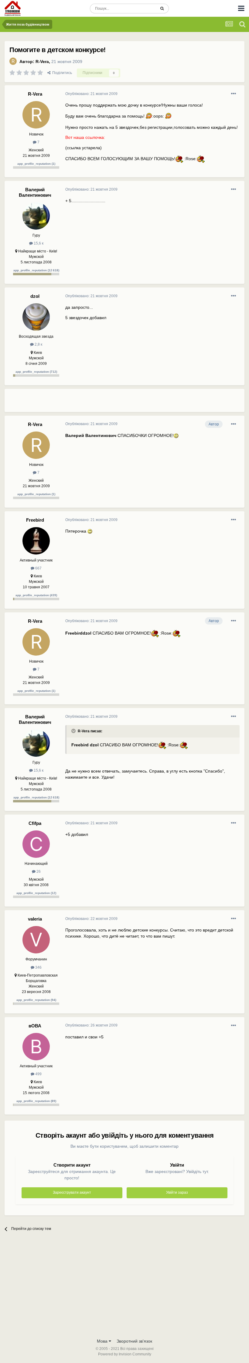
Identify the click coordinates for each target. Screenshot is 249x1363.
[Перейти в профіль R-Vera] (13, 61)
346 (38, 967)
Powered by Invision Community (124, 1354)
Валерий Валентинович (35, 192)
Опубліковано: (91, 94)
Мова (103, 1341)
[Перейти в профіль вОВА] (36, 1046)
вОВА (35, 1025)
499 (38, 1074)
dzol (34, 296)
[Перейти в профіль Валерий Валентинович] (36, 216)
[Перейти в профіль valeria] (36, 939)
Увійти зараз (177, 1192)
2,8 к (38, 344)
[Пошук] (162, 8)
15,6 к (38, 243)
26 (38, 871)
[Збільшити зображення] (148, 116)
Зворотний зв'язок (134, 1341)
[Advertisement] (136, 403)
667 (38, 568)
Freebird (35, 520)
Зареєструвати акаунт (72, 1192)
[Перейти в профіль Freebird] (36, 541)
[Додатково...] (233, 93)
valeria (35, 918)
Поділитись (61, 73)
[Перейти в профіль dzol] (36, 317)
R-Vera (42, 61)
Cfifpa (35, 823)
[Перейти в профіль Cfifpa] (36, 844)
